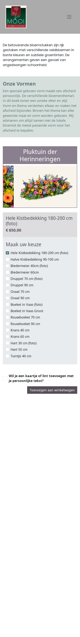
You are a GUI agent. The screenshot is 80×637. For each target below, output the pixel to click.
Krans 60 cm (20, 336)
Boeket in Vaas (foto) (26, 304)
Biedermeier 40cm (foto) (29, 265)
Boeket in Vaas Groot (27, 311)
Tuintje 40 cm (21, 356)
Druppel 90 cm (22, 285)
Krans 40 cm (20, 330)
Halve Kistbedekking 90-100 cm (35, 259)
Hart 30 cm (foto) (23, 343)
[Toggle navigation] (69, 17)
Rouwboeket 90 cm (25, 323)
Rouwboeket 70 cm (25, 317)
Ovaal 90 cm (20, 298)
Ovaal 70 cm (20, 291)
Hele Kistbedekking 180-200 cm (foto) (39, 253)
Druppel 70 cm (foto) (26, 278)
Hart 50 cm (19, 349)
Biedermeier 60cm (25, 272)
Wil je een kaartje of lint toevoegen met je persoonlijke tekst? (41, 378)
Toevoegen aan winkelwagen (52, 390)
